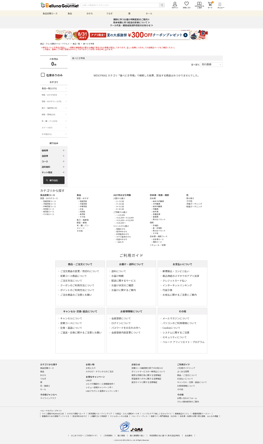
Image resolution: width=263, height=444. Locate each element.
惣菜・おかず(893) (49, 94)
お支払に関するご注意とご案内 (180, 295)
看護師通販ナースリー (202, 413)
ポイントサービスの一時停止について (148, 371)
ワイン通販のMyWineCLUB (53, 413)
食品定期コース (47, 195)
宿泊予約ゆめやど (79, 416)
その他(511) (47, 134)
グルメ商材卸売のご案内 (188, 401)
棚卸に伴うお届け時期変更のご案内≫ (131, 19)
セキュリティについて (175, 337)
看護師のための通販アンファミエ (55, 416)
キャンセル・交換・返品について (192, 382)
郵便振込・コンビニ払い (176, 271)
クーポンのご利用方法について (77, 285)
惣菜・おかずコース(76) (51, 101)
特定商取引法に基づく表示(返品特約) (164, 435)
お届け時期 (117, 276)
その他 (182, 311)
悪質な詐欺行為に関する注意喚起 (146, 375)
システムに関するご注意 (176, 332)
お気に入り (91, 368)
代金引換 (167, 290)
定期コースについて (71, 323)
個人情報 (121, 435)
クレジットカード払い (175, 280)
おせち (43, 375)
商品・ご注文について (80, 264)
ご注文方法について (71, 280)
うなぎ (43, 378)
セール (43, 389)
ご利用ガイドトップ (186, 368)
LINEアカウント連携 (102, 391)
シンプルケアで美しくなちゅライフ (157, 413)
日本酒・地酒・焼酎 (159, 195)
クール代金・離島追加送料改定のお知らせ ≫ (131, 25)
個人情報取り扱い (137, 435)
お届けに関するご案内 (123, 290)
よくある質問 (183, 371)
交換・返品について (71, 328)
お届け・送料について (131, 264)
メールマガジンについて (176, 318)
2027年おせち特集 (122, 195)
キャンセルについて (71, 318)
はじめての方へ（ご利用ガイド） (84, 435)
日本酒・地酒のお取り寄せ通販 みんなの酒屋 (199, 416)
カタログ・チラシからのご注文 (100, 371)
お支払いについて (182, 264)
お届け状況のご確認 (122, 285)
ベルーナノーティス (139, 416)
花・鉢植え (45, 385)
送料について (118, 271)
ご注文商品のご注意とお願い (76, 295)
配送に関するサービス (123, 280)
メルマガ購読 (101, 383)
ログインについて (121, 323)
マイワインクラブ (48, 398)
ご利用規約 (107, 435)
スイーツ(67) (47, 127)
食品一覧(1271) (49, 88)
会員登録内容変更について (126, 332)
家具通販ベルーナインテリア (100, 413)
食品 (79, 195)
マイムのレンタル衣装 (119, 416)
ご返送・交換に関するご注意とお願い (81, 332)
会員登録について (121, 318)
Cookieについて (171, 328)
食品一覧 (77, 43)
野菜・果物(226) (48, 114)
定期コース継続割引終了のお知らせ (147, 368)
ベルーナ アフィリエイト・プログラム (184, 342)
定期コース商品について (73, 276)
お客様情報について (131, 311)
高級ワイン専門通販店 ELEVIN (164, 416)
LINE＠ (89, 380)
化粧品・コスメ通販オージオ (127, 413)
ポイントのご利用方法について (77, 290)
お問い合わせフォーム (187, 398)
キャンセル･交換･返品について (80, 311)
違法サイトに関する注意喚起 (144, 382)
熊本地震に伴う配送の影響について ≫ (131, 22)
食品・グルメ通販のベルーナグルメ (56, 43)
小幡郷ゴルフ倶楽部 (98, 416)
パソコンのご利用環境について (180, 323)
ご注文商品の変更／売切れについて (79, 271)
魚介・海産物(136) (49, 108)
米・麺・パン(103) (49, 121)
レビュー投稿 (99, 387)
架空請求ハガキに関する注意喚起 (146, 378)
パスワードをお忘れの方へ (126, 328)
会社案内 (188, 435)
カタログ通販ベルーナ (76, 413)
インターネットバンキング (177, 285)
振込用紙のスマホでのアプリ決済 (181, 276)
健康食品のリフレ (182, 413)
